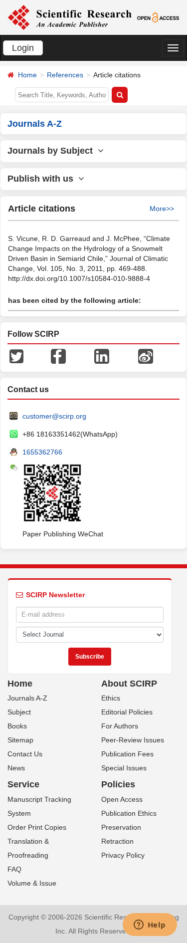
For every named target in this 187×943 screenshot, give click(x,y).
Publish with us (42, 179)
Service (23, 784)
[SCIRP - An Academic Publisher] (69, 17)
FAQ (14, 869)
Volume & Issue (31, 883)
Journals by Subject (52, 151)
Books (17, 726)
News (16, 768)
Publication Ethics (129, 813)
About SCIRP (129, 684)
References (65, 75)
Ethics (110, 698)
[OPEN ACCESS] (158, 17)
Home (27, 75)
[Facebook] (58, 355)
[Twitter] (16, 355)
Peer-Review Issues (132, 740)
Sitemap (20, 740)
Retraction (117, 841)
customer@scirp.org (54, 416)
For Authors (119, 726)
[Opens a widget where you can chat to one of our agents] (149, 925)
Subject (19, 712)
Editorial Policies (127, 712)
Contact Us (24, 754)
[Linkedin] (101, 355)
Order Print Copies (36, 827)
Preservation (121, 827)
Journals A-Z (27, 698)
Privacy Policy (123, 855)
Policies (118, 784)
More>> (162, 209)
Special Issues (124, 768)
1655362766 (42, 452)
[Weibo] (145, 355)
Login (23, 48)
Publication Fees (127, 754)
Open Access (122, 799)
